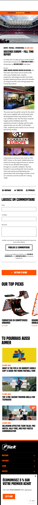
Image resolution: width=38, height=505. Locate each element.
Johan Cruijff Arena (27, 62)
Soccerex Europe (18, 64)
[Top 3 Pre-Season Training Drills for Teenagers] (19, 384)
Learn (4, 466)
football (11, 48)
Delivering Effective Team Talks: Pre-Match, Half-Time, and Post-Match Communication (19, 428)
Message (4, 225)
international (19, 48)
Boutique (5, 455)
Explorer (5, 460)
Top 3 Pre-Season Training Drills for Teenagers (18, 398)
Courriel (4, 215)
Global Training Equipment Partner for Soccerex (17, 70)
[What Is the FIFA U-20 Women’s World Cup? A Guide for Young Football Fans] (19, 355)
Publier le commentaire (19, 247)
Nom (3, 205)
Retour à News (20, 272)
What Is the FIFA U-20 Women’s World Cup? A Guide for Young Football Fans (19, 369)
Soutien (5, 471)
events (6, 48)
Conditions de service (21, 256)
